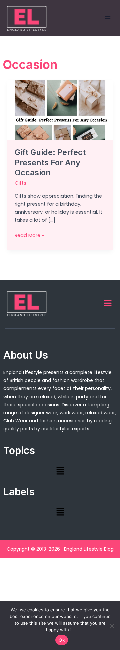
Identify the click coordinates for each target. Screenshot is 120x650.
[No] (111, 625)
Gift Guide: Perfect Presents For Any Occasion (50, 162)
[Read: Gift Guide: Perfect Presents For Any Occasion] (59, 109)
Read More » (29, 235)
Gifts (20, 183)
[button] (108, 303)
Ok (62, 640)
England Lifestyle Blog (89, 549)
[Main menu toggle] (108, 18)
